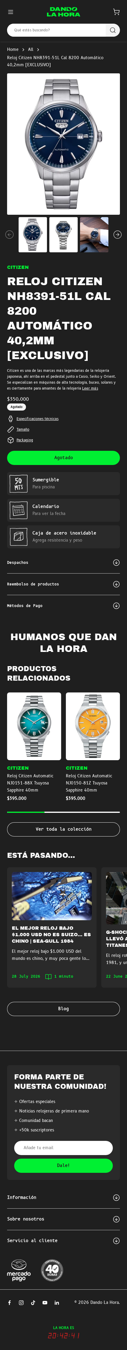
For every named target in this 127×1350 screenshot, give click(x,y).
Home (13, 49)
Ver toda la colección (64, 829)
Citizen (18, 267)
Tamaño (23, 429)
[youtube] (45, 1302)
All (30, 49)
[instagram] (21, 1302)
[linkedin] (56, 1302)
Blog (63, 1009)
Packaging (25, 440)
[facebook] (9, 1302)
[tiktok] (33, 1302)
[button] (116, 11)
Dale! (63, 1165)
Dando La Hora (104, 1302)
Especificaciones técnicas (37, 418)
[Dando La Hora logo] (63, 12)
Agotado (63, 458)
